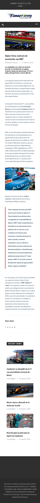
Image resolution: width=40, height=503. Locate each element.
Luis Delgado (11, 378)
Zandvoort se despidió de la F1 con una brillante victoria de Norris (19, 372)
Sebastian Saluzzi (11, 62)
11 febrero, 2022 (27, 62)
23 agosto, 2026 (24, 378)
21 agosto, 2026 (24, 439)
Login (20, 6)
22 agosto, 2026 (24, 409)
